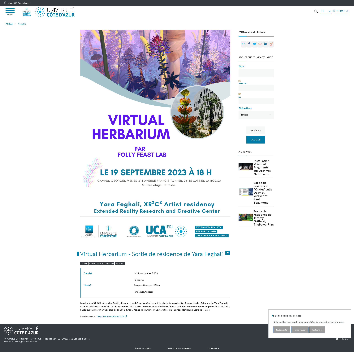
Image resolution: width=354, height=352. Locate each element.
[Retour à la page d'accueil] (27, 12)
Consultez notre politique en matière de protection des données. (310, 321)
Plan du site (213, 348)
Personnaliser (300, 330)
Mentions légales (143, 348)
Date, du (242, 83)
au (240, 97)
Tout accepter (282, 330)
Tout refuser (317, 330)
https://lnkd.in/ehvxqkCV (110, 316)
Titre (241, 66)
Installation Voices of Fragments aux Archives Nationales (262, 167)
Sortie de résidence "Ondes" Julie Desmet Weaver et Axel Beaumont (263, 192)
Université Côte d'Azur (18, 3)
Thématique (245, 108)
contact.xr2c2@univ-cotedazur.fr (22, 341)
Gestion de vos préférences (179, 348)
